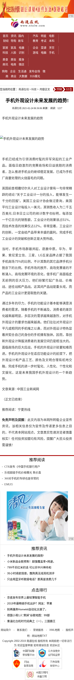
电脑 (43, 52)
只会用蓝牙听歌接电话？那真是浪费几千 (32, 579)
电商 (13, 64)
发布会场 (34, 71)
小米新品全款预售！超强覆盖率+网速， (31, 561)
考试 (43, 40)
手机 (51, 52)
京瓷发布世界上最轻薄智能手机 (26, 597)
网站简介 (6, 629)
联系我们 (22, 629)
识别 (21, 52)
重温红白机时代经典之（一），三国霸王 (31, 621)
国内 (21, 35)
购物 (4, 71)
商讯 (5, 64)
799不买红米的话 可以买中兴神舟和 (29, 567)
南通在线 (24, 89)
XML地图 (54, 629)
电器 (21, 47)
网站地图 (37, 635)
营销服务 (38, 629)
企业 (35, 47)
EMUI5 (8, 484)
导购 (13, 40)
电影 (51, 35)
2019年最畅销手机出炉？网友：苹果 (29, 603)
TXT (44, 635)
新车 (21, 40)
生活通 (22, 71)
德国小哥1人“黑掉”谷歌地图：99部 (28, 615)
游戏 (35, 52)
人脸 (13, 52)
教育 (35, 40)
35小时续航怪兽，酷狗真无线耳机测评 (30, 573)
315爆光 (35, 76)
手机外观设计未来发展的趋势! (25, 555)
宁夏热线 (24, 409)
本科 (51, 40)
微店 (21, 64)
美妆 (13, 59)
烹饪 (51, 47)
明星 (43, 35)
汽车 (35, 35)
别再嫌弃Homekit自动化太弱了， (27, 609)
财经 (6, 40)
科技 (5, 52)
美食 (5, 59)
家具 (13, 47)
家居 (5, 47)
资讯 (13, 35)
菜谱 (43, 47)
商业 (13, 76)
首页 (5, 35)
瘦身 (21, 59)
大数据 (23, 76)
